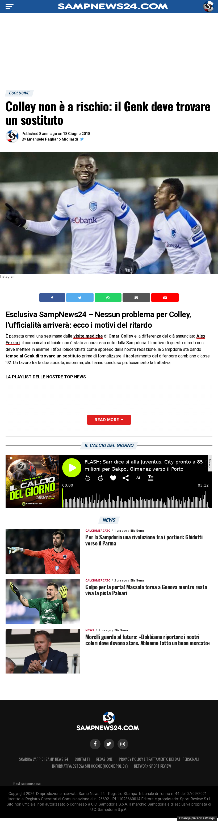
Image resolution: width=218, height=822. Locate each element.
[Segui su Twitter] (109, 744)
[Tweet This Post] (80, 297)
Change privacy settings (197, 818)
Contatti (82, 759)
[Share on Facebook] (52, 297)
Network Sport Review (152, 766)
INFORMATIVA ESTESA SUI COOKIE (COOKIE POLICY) (90, 766)
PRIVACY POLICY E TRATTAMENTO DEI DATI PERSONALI (159, 759)
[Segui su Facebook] (95, 744)
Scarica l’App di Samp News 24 (43, 759)
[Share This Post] (109, 297)
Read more (107, 419)
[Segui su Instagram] (123, 744)
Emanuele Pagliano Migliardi (52, 139)
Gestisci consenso (27, 783)
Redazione (104, 759)
